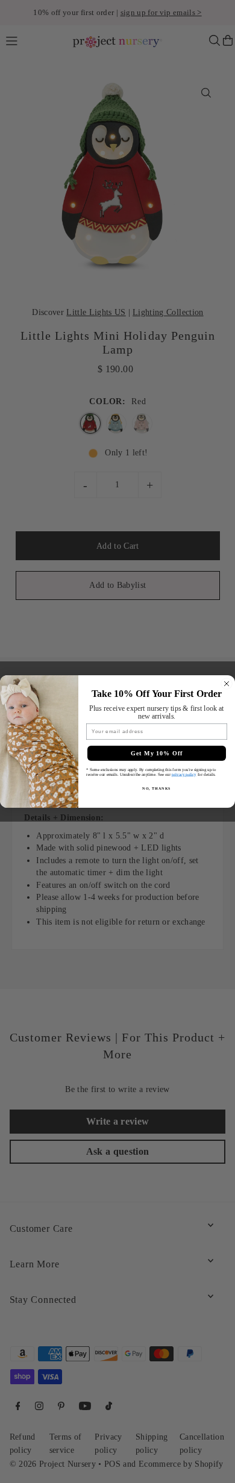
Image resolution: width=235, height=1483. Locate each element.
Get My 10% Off (157, 753)
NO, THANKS (156, 788)
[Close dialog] (226, 683)
